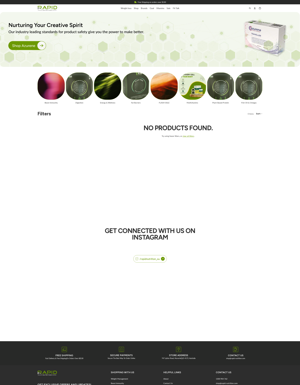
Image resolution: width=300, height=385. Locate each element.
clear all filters (188, 136)
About (166, 379)
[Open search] (249, 8)
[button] (259, 113)
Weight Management (119, 379)
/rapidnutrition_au (149, 258)
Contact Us (168, 383)
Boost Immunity (117, 383)
